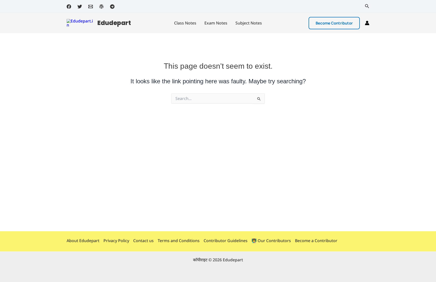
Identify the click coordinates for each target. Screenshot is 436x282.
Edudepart (114, 23)
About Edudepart (83, 240)
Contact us (143, 240)
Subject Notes (248, 23)
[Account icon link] (367, 23)
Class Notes (185, 23)
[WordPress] (101, 6)
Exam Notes (215, 23)
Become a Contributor (316, 240)
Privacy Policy (116, 240)
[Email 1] (90, 6)
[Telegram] (112, 6)
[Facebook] (69, 6)
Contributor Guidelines (226, 240)
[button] (367, 6)
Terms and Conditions (179, 240)
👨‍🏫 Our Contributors (271, 240)
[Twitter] (79, 6)
